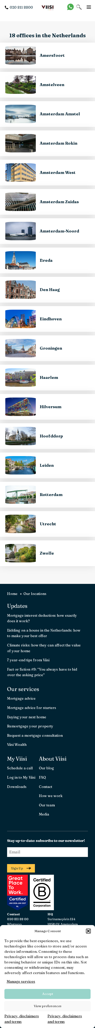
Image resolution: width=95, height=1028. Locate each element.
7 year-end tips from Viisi (28, 660)
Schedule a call (20, 768)
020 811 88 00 (17, 919)
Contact (45, 786)
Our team (47, 805)
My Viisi (17, 759)
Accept (47, 994)
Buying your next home (26, 717)
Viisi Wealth (17, 744)
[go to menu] (89, 7)
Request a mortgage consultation (35, 735)
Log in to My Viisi (21, 777)
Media (44, 814)
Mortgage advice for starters (31, 707)
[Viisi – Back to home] (47, 7)
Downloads (17, 786)
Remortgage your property (30, 726)
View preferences (47, 1006)
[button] (88, 931)
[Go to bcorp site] (41, 909)
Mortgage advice (21, 698)
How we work (51, 796)
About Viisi (52, 759)
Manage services (21, 981)
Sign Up (17, 868)
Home (12, 593)
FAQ (42, 777)
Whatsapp (14, 924)
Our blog (46, 768)
